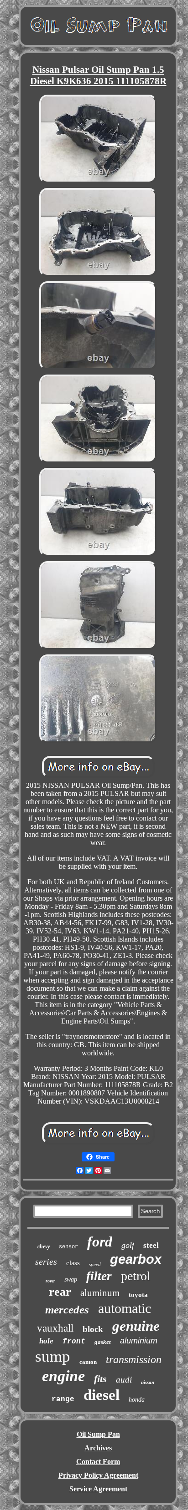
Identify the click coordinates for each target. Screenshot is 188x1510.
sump (52, 1356)
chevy (43, 1246)
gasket (102, 1341)
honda (137, 1399)
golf (127, 1245)
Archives (98, 1448)
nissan (147, 1382)
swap (70, 1279)
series (46, 1262)
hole (46, 1341)
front (74, 1342)
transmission (134, 1359)
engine (63, 1376)
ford (99, 1241)
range (63, 1399)
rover (50, 1280)
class (73, 1263)
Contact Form (98, 1461)
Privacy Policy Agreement (98, 1475)
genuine (136, 1326)
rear (60, 1291)
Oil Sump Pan (98, 1434)
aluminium (138, 1340)
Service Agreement (98, 1489)
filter (99, 1276)
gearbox (136, 1259)
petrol (136, 1276)
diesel (102, 1395)
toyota (138, 1294)
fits (100, 1378)
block (93, 1329)
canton (88, 1361)
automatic (124, 1308)
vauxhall (55, 1328)
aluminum (100, 1292)
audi (124, 1379)
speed (95, 1264)
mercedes (67, 1309)
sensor (68, 1247)
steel (151, 1245)
